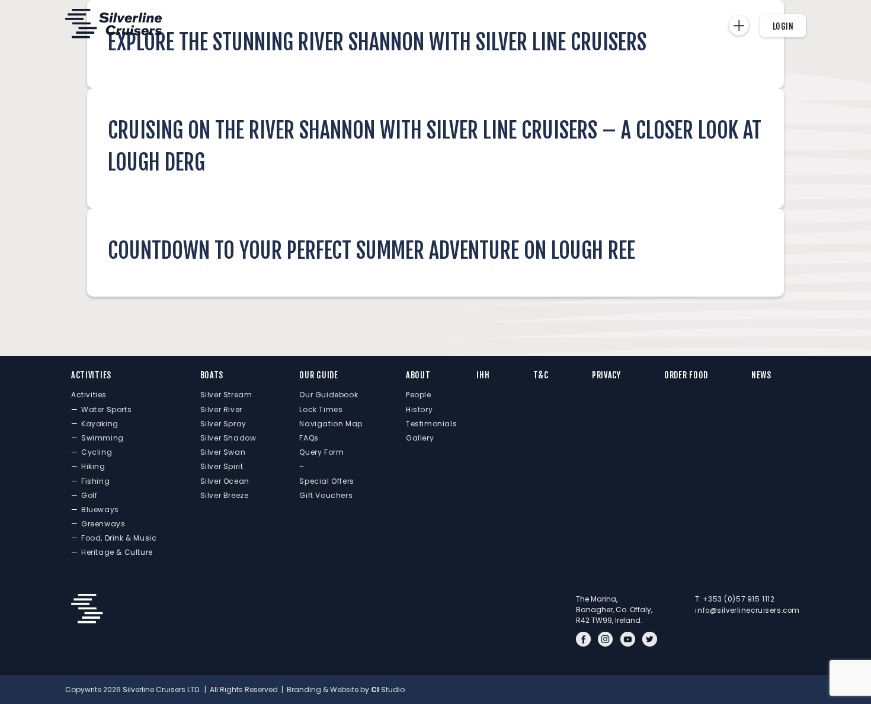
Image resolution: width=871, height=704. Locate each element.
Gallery (420, 438)
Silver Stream (226, 395)
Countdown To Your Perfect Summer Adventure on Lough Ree (371, 250)
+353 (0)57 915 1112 (738, 599)
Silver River (221, 409)
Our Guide (318, 375)
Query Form (321, 452)
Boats (212, 375)
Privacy (606, 375)
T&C (541, 375)
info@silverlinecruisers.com (747, 610)
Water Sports (106, 409)
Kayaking (100, 424)
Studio (388, 689)
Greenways (103, 524)
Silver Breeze (224, 495)
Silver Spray (223, 424)
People (418, 395)
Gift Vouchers (326, 495)
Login (783, 26)
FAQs (308, 438)
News (761, 375)
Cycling (96, 452)
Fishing (95, 481)
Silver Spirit (222, 466)
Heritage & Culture (117, 552)
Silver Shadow (228, 438)
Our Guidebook (328, 395)
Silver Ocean (224, 481)
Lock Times (320, 409)
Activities (91, 375)
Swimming (102, 438)
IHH (482, 375)
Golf (89, 495)
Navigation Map (330, 424)
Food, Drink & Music (118, 538)
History (419, 409)
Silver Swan (223, 452)
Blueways (100, 509)
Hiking (93, 466)
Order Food (686, 375)
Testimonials (431, 424)
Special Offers (326, 481)
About (418, 375)
